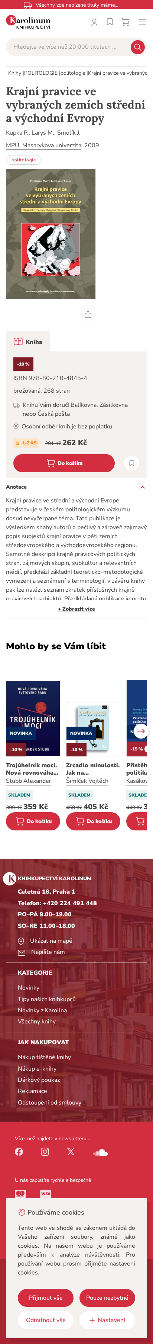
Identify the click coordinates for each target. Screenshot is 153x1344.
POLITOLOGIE (41, 73)
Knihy (14, 73)
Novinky (28, 988)
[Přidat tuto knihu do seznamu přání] (132, 463)
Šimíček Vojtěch (87, 781)
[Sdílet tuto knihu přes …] (88, 314)
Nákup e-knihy (37, 1069)
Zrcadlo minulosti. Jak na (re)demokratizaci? (93, 769)
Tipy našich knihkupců (47, 999)
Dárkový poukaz (39, 1080)
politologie (73, 73)
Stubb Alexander (28, 781)
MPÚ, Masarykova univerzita (43, 145)
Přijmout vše (46, 1298)
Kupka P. (17, 133)
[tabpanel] (76, 414)
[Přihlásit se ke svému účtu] (94, 22)
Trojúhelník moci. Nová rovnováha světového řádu (31, 769)
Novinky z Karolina (42, 1010)
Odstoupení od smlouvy (49, 1103)
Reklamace (32, 1091)
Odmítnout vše (46, 1320)
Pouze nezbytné (107, 1298)
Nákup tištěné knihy (44, 1057)
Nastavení (111, 1320)
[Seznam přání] (110, 22)
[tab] (28, 341)
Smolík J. (69, 133)
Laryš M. (43, 133)
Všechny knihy (37, 1021)
